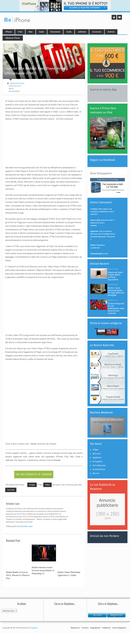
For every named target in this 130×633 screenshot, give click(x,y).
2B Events (97, 454)
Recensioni (55, 32)
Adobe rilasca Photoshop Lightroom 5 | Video (69, 574)
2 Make (95, 450)
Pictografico (98, 462)
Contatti (85, 628)
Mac (30, 32)
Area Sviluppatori (119, 628)
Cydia (69, 32)
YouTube (10, 490)
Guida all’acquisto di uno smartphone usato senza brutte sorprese (116, 308)
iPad (20, 32)
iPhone (9, 32)
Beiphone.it (75, 628)
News (11, 89)
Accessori (96, 32)
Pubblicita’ (106, 628)
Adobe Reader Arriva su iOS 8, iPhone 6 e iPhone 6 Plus (17, 575)
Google (32, 485)
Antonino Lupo (18, 83)
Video (47, 485)
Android (111, 32)
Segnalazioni (95, 628)
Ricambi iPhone (99, 469)
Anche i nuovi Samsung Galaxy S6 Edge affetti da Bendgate (116, 291)
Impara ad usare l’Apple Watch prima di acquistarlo (115, 276)
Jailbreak (82, 32)
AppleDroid (97, 458)
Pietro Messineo (99, 465)
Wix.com (96, 473)
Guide (41, 32)
